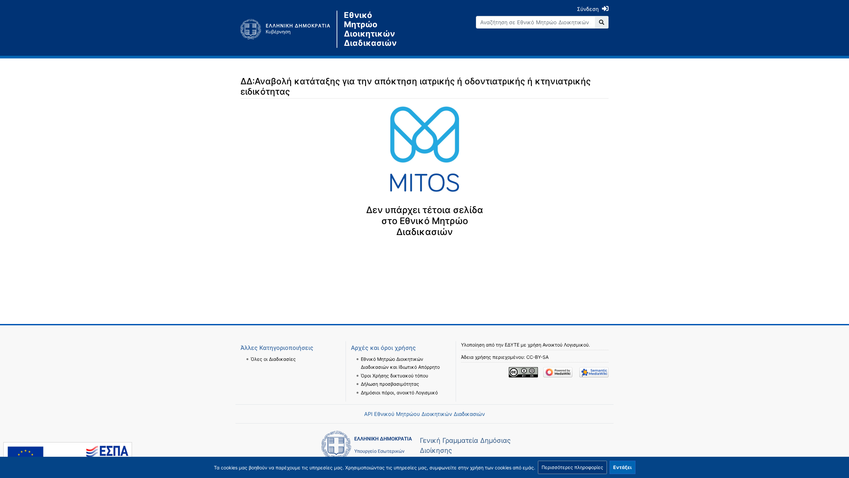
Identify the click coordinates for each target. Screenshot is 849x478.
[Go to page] (602, 22)
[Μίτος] (288, 29)
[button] (572, 467)
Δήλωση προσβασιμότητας (390, 384)
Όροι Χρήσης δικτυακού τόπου (394, 375)
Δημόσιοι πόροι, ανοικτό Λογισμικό (399, 392)
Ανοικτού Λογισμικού (566, 345)
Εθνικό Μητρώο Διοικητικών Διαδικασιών (370, 29)
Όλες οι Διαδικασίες (273, 359)
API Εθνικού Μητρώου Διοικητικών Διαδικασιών (424, 414)
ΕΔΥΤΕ (512, 345)
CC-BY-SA (537, 357)
